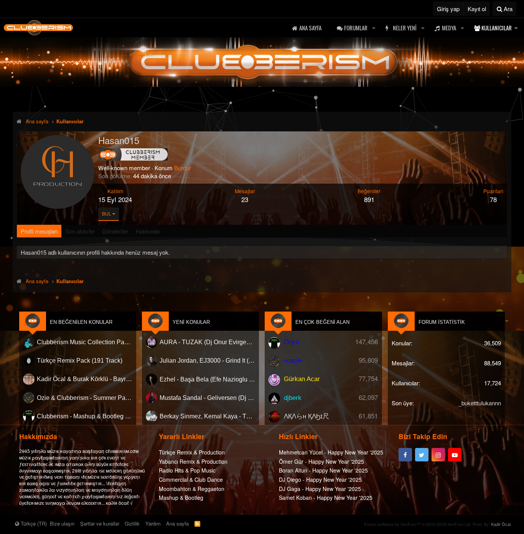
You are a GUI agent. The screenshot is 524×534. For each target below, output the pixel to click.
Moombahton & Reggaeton (191, 489)
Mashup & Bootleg (181, 498)
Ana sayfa (310, 27)
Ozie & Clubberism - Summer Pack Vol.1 (84, 398)
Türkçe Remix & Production (192, 452)
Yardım (153, 523)
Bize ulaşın (62, 523)
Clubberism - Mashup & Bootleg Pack (84, 416)
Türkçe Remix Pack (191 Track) (79, 360)
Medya (449, 27)
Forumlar (355, 27)
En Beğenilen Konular (81, 322)
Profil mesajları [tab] (39, 231)
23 (244, 199)
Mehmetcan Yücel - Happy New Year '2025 (331, 452)
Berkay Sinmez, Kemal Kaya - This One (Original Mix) (207, 416)
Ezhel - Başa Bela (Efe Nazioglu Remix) (207, 379)
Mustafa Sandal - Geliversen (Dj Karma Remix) (207, 398)
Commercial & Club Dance (191, 480)
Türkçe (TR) (33, 523)
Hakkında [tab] (148, 231)
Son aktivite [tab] (79, 231)
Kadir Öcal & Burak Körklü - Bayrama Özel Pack (84, 379)
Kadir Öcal (501, 524)
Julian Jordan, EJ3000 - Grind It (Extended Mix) (207, 360)
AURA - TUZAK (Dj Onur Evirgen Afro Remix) (207, 342)
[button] (373, 28)
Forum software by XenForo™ (417, 524)
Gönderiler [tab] (115, 231)
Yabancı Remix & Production (193, 461)
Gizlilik (132, 523)
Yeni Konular (191, 322)
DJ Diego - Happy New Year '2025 (320, 480)
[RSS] (197, 523)
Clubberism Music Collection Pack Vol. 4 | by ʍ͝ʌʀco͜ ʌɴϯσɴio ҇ (84, 342)
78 (493, 199)
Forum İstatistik (442, 322)
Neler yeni (405, 27)
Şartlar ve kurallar (99, 523)
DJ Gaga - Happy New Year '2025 (320, 489)
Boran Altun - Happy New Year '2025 (323, 470)
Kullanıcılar (496, 27)
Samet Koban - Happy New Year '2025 (325, 498)
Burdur (182, 168)
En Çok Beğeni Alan (322, 322)
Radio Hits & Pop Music (187, 470)
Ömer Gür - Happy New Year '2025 (321, 461)
